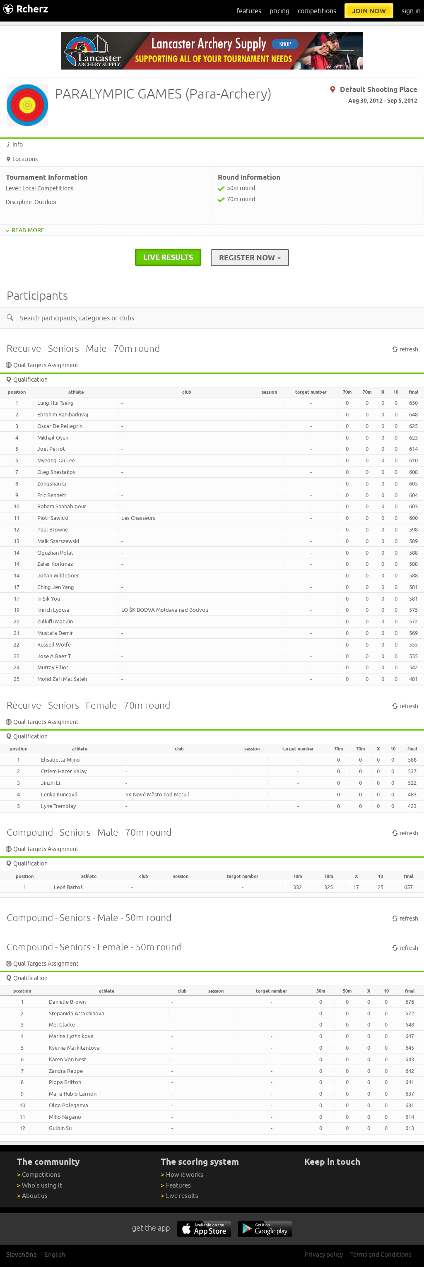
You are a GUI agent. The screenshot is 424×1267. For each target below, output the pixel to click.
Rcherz (32, 8)
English (54, 1254)
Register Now (248, 257)
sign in (411, 10)
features (248, 10)
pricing (279, 10)
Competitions (38, 1174)
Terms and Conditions (381, 1254)
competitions (317, 10)
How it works (182, 1174)
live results (168, 257)
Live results (179, 1195)
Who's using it (39, 1185)
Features (175, 1185)
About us (32, 1195)
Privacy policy (324, 1254)
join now (369, 10)
